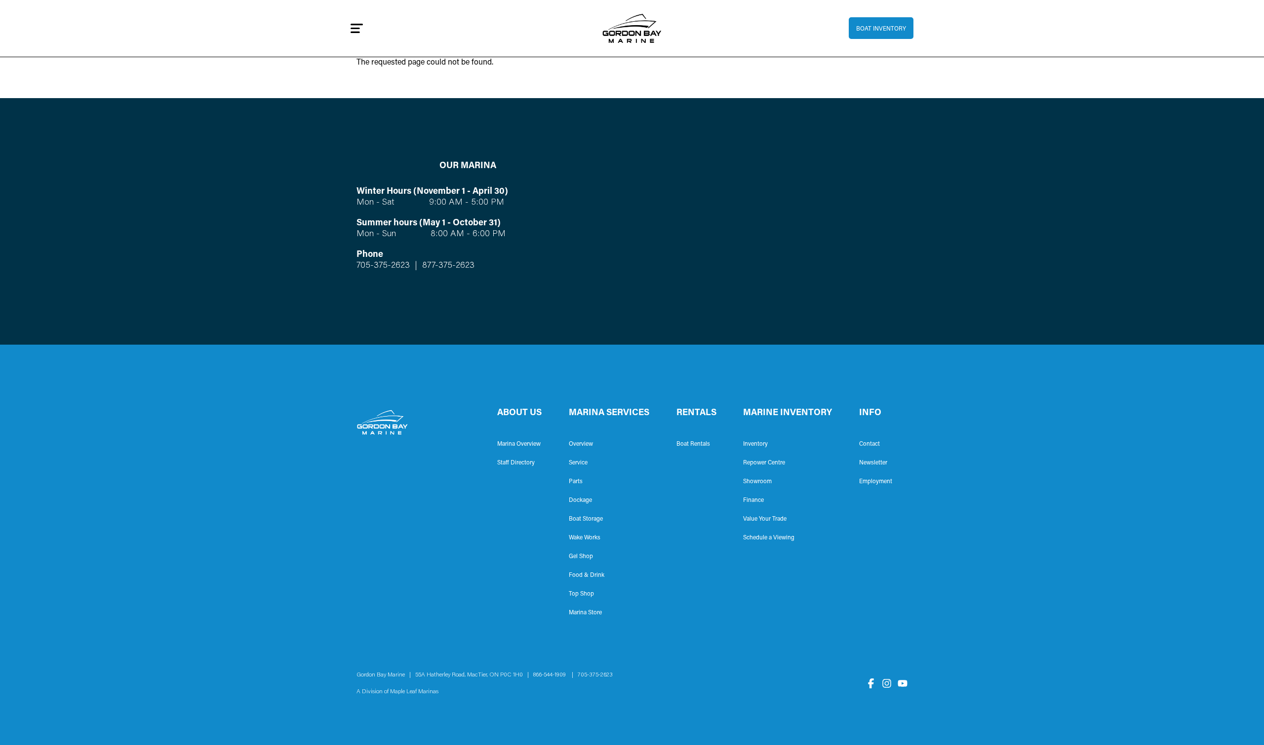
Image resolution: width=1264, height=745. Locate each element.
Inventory (755, 444)
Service (578, 463)
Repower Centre (764, 463)
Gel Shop (581, 557)
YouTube (903, 683)
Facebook (871, 683)
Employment (875, 482)
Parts (576, 482)
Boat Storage (586, 519)
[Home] (632, 28)
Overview (581, 444)
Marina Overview (519, 444)
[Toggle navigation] (357, 28)
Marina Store (585, 613)
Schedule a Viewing (768, 538)
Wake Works (584, 538)
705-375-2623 (383, 265)
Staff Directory (516, 463)
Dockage (580, 500)
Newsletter (873, 463)
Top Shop (581, 594)
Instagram (887, 683)
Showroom (757, 482)
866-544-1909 (551, 675)
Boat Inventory (881, 29)
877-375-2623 (447, 265)
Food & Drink (586, 575)
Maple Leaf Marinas (414, 692)
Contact (869, 444)
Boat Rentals (693, 444)
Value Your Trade (765, 519)
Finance (753, 500)
